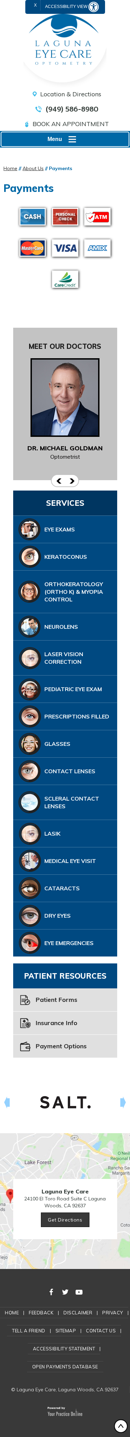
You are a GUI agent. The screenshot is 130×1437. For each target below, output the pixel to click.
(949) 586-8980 (72, 109)
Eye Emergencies (69, 943)
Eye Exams (59, 529)
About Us (33, 168)
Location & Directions (70, 94)
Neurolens (61, 626)
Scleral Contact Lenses (71, 802)
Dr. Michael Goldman (65, 448)
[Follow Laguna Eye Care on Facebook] (51, 1291)
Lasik (52, 833)
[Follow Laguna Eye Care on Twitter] (65, 1291)
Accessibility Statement (64, 1348)
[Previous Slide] (58, 480)
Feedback (41, 1312)
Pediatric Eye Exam (73, 689)
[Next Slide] (72, 480)
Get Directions (65, 1220)
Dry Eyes (57, 915)
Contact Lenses (69, 771)
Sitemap (65, 1330)
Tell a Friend (28, 1330)
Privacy (112, 1312)
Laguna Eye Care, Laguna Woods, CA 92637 (68, 1389)
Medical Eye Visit (70, 860)
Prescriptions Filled (76, 716)
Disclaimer (77, 1312)
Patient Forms (56, 1000)
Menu (54, 139)
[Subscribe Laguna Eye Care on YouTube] (79, 1291)
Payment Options (61, 1046)
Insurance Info (56, 1023)
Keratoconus (65, 556)
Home (10, 168)
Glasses (57, 743)
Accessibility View (66, 6)
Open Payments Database (65, 1366)
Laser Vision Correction (63, 658)
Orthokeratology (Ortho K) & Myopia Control (73, 592)
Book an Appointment (71, 124)
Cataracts (62, 888)
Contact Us (101, 1330)
